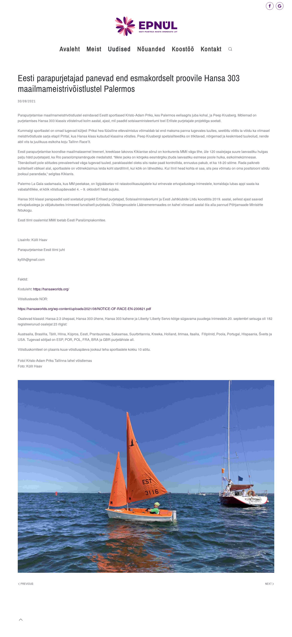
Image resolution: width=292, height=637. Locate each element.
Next (268, 584)
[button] (230, 49)
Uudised (119, 49)
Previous (27, 584)
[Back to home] (146, 26)
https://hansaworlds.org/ (51, 288)
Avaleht (70, 49)
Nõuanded (151, 49)
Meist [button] (94, 49)
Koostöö (183, 49)
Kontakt (211, 49)
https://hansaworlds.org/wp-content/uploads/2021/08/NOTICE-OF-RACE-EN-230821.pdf (84, 308)
